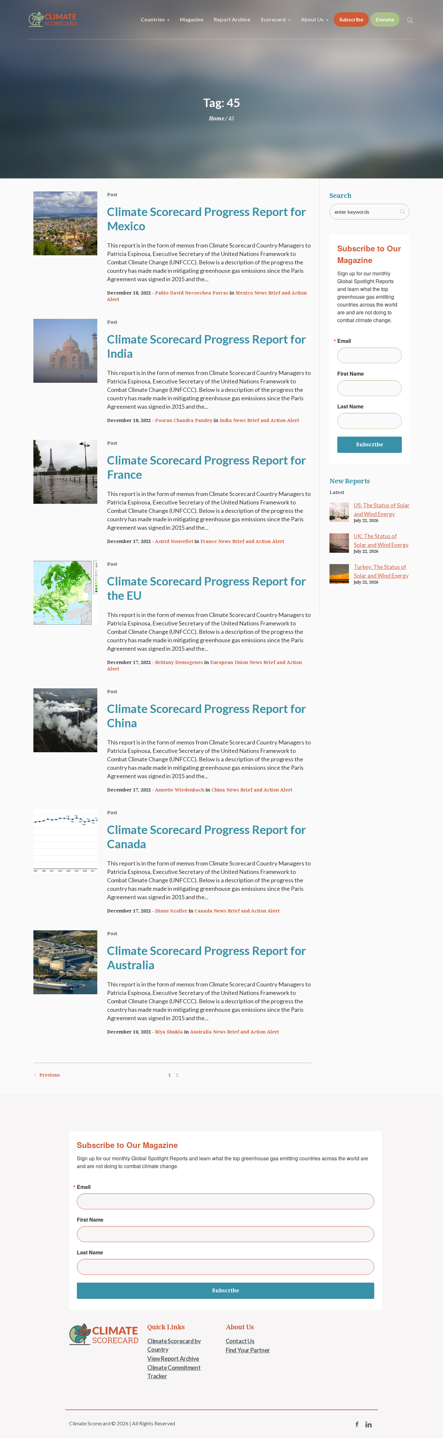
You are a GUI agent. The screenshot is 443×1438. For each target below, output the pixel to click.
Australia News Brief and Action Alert (234, 1031)
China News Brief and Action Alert (251, 789)
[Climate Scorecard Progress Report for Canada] (65, 841)
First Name (350, 373)
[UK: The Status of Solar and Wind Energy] (339, 542)
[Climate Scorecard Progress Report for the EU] (65, 593)
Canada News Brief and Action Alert (237, 910)
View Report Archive (173, 1358)
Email (344, 341)
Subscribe (369, 444)
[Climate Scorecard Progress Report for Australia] (65, 962)
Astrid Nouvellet (174, 541)
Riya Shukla (169, 1031)
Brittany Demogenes (179, 662)
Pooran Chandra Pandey (183, 420)
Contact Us (240, 1341)
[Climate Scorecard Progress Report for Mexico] (65, 223)
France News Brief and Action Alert (242, 541)
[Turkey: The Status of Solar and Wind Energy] (339, 573)
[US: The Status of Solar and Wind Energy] (339, 511)
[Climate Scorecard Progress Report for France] (65, 472)
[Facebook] (356, 1424)
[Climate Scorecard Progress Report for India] (65, 351)
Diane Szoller (171, 910)
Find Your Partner (248, 1350)
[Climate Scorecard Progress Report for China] (65, 720)
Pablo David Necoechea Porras (191, 293)
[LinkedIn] (368, 1424)
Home (216, 118)
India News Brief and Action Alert (259, 420)
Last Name (350, 406)
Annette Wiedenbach (179, 789)
